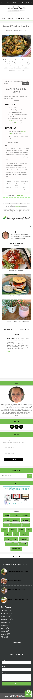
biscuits (7, 520)
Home (4, 18)
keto (29, 529)
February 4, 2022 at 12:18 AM (22, 338)
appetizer (15, 515)
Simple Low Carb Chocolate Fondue (18, 571)
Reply (8, 351)
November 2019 (5, 613)
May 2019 (4, 628)
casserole (25, 520)
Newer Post (24, 329)
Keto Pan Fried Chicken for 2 (17, 270)
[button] (30, 226)
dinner (4, 529)
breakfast (15, 520)
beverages (25, 515)
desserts (25, 525)
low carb (8, 534)
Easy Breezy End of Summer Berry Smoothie (16, 321)
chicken (7, 525)
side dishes (24, 539)
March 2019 (4, 634)
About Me (11, 18)
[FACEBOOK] (13, 556)
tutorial (24, 544)
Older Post (8, 329)
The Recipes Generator (20, 195)
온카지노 (20, 348)
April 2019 (4, 631)
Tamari (17, 123)
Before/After (20, 18)
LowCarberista (20, 695)
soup (16, 544)
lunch (16, 534)
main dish (24, 534)
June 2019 (4, 625)
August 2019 (4, 622)
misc (7, 539)
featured (12, 529)
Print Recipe (26, 83)
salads (14, 539)
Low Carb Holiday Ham (14, 580)
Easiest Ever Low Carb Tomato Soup (18, 599)
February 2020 (5, 610)
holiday (21, 529)
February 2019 (5, 637)
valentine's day (16, 548)
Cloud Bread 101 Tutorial (16, 296)
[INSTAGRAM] (16, 556)
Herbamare (12, 121)
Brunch (7, 515)
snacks (9, 544)
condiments (16, 525)
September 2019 (6, 619)
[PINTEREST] (19, 556)
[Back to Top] (28, 693)
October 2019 (5, 616)
